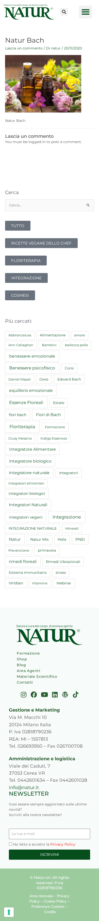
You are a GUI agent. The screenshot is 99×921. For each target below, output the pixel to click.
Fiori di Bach (48, 414)
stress (61, 573)
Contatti (25, 682)
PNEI (80, 539)
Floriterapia (22, 426)
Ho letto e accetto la (44, 844)
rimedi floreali (23, 561)
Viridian (16, 583)
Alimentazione (52, 335)
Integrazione (67, 517)
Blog (21, 665)
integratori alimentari (26, 483)
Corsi (69, 368)
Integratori (68, 473)
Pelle (62, 539)
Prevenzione (18, 550)
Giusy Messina (20, 438)
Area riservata (41, 896)
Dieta (43, 379)
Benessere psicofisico (32, 367)
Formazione (55, 427)
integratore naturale (29, 472)
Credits (50, 912)
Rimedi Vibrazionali (63, 561)
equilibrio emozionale (31, 390)
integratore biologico (30, 461)
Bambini (49, 345)
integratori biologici (27, 493)
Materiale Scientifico (37, 676)
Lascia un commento (24, 48)
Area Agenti (28, 671)
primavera (47, 550)
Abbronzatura (19, 335)
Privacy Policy (62, 844)
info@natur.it (24, 787)
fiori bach (17, 414)
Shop (22, 659)
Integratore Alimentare (32, 449)
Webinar (63, 583)
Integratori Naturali (28, 504)
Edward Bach (69, 379)
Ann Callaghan (20, 345)
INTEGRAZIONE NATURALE (33, 528)
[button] (64, 12)
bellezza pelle (76, 345)
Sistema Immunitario (28, 572)
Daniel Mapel (19, 379)
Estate (58, 402)
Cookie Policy (55, 901)
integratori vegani (25, 517)
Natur (15, 539)
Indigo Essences (53, 438)
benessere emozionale (32, 356)
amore (79, 335)
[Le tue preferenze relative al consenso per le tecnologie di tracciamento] (9, 912)
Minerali (72, 528)
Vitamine (39, 583)
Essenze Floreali (26, 402)
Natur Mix (39, 539)
